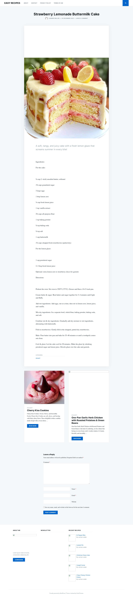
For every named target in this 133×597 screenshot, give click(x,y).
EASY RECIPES (12, 3)
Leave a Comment (82, 18)
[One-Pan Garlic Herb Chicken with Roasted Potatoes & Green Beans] (89, 391)
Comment (46, 462)
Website (74, 502)
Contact (34, 3)
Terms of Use (58, 3)
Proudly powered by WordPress (57, 593)
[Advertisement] (66, 39)
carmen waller (54, 18)
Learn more (19, 559)
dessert (38, 358)
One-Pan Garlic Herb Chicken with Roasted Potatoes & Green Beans (88, 420)
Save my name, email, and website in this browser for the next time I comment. (67, 507)
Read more (32, 426)
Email (74, 495)
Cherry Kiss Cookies (38, 410)
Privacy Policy (45, 3)
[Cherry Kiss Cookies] (44, 387)
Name (74, 489)
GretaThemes (79, 593)
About (26, 3)
